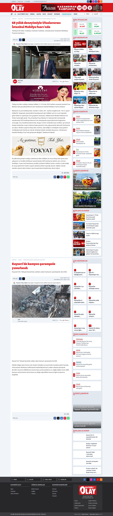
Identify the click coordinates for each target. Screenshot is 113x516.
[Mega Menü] (12, 14)
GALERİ (96, 14)
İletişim (27, 1)
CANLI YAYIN (48, 479)
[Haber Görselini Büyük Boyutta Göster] (41, 62)
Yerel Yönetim (15, 493)
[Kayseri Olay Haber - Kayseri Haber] (87, 490)
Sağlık (33, 491)
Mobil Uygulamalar (79, 505)
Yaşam (33, 493)
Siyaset (50, 14)
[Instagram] (93, 1)
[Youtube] (98, 1)
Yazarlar (13, 491)
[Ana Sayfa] (15, 14)
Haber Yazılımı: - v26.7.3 (88, 514)
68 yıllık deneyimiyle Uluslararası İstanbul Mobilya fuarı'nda (40, 18)
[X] (91, 1)
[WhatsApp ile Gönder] (68, 177)
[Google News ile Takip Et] (64, 81)
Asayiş (38, 14)
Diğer (75, 14)
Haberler (14, 18)
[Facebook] (88, 1)
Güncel (32, 14)
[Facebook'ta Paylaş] (20, 39)
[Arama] (101, 14)
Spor (44, 14)
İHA (22, 320)
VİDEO (87, 14)
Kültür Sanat (35, 489)
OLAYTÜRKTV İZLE (23, 14)
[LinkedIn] (96, 1)
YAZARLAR (63, 479)
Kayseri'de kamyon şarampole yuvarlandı (34, 259)
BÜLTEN (20, 81)
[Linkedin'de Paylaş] (61, 177)
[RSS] (101, 1)
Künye (14, 1)
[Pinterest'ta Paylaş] (65, 177)
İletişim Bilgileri (92, 508)
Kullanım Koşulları (92, 503)
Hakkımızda (77, 503)
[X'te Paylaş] (23, 39)
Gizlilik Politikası (92, 500)
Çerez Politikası (92, 505)
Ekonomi (57, 14)
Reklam (20, 1)
